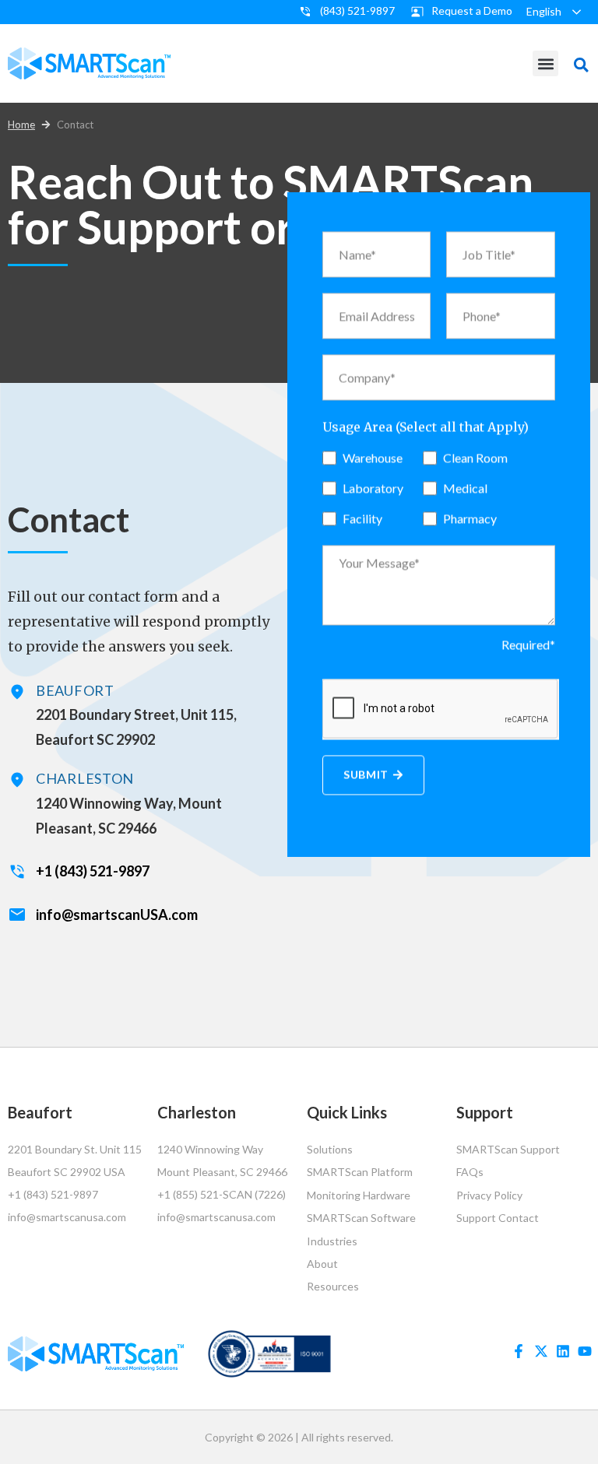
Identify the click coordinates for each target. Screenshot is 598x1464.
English (543, 11)
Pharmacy (470, 518)
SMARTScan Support (508, 1149)
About (322, 1263)
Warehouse (373, 457)
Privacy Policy (489, 1195)
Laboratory (373, 487)
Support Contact (497, 1217)
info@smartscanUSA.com (117, 914)
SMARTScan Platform (360, 1171)
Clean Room (475, 457)
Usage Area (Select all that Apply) (425, 426)
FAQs (470, 1171)
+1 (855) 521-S (193, 1194)
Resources (333, 1286)
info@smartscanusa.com (67, 1217)
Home (21, 124)
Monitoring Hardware (358, 1195)
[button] (545, 63)
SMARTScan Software (361, 1217)
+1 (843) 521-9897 (93, 870)
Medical (465, 487)
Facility (362, 518)
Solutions (330, 1149)
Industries (332, 1241)
